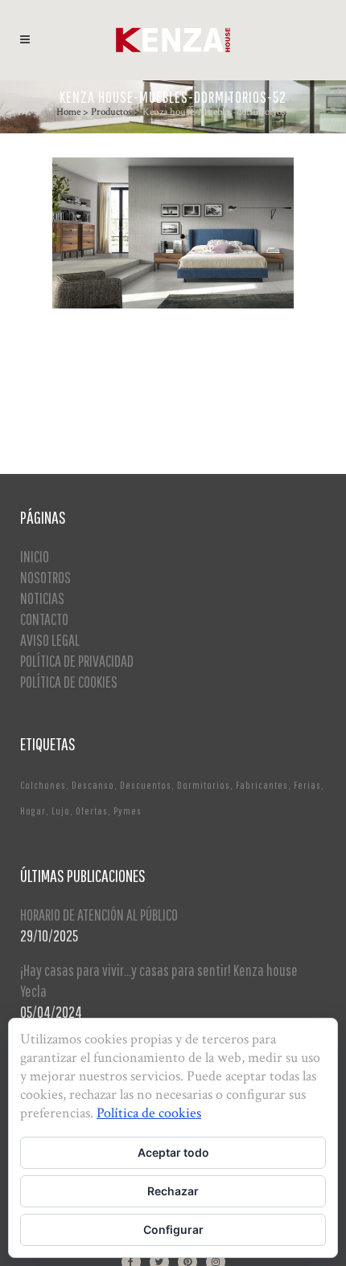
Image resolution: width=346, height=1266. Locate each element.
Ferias (307, 785)
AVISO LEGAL (50, 640)
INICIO (34, 556)
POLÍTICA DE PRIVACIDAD (77, 660)
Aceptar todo (173, 1152)
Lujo (60, 811)
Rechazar (173, 1191)
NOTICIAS (42, 598)
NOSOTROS (45, 577)
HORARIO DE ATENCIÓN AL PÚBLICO (99, 914)
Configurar (173, 1229)
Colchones (43, 785)
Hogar (33, 811)
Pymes (127, 811)
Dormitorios (203, 785)
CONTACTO (44, 619)
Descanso (93, 785)
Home (68, 112)
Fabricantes (262, 785)
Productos (111, 112)
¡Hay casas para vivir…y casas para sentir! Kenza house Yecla (159, 980)
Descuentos (145, 785)
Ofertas (92, 811)
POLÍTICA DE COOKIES (68, 681)
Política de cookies (149, 1113)
